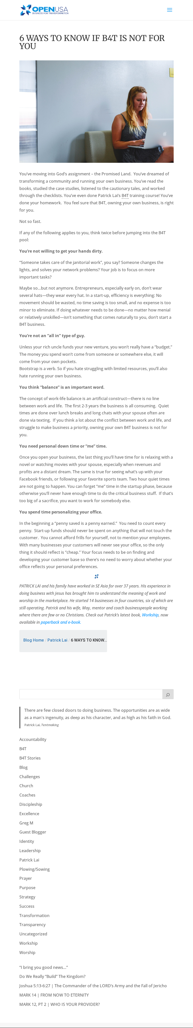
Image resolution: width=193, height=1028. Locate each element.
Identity (26, 841)
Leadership (30, 850)
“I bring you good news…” (43, 967)
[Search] (168, 694)
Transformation (34, 915)
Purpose (27, 887)
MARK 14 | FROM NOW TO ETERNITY (54, 995)
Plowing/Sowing (34, 869)
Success (26, 906)
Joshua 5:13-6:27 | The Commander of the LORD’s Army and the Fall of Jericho (93, 986)
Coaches (27, 795)
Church (26, 785)
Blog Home (33, 640)
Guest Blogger (32, 832)
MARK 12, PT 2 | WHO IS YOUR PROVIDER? (59, 1004)
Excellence (29, 813)
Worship (27, 952)
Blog (23, 767)
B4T (22, 749)
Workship (150, 615)
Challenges (29, 776)
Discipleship (30, 804)
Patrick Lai (57, 640)
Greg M (26, 823)
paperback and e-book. (61, 622)
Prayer (25, 878)
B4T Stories (30, 758)
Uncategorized (33, 934)
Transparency (32, 924)
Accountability (32, 739)
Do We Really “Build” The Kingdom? (52, 976)
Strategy (27, 897)
